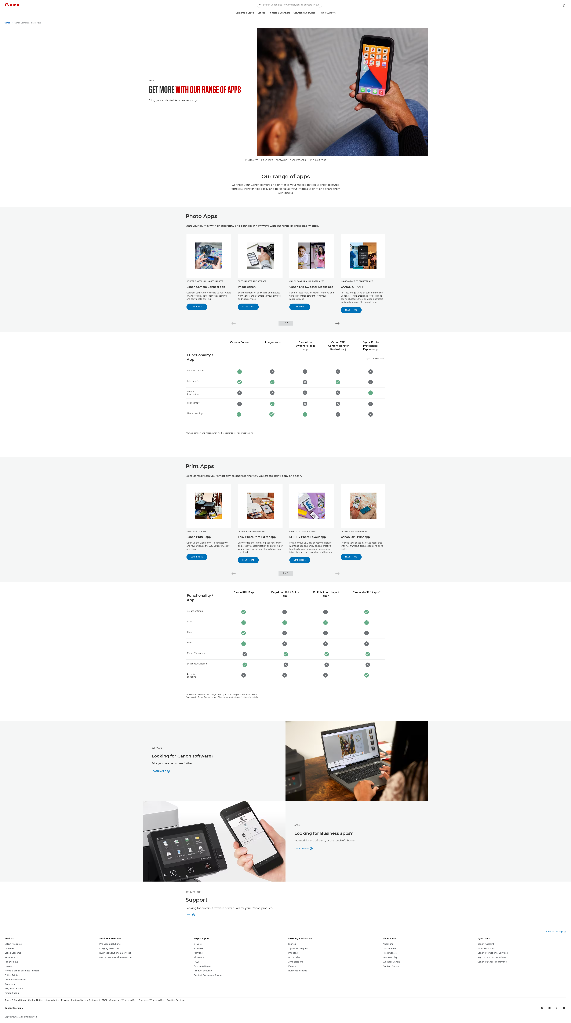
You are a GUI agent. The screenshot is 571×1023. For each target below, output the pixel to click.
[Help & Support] (336, 12)
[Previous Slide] (368, 358)
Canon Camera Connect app (205, 287)
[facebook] (542, 1008)
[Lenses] (266, 12)
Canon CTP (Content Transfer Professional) (338, 346)
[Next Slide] (382, 358)
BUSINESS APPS (298, 160)
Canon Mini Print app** (366, 592)
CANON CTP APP (352, 287)
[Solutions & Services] (316, 12)
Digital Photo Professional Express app (371, 346)
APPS (151, 80)
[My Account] (563, 5)
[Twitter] (556, 1008)
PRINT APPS (267, 160)
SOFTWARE (281, 160)
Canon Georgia (13, 1008)
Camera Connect (240, 342)
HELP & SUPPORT (317, 160)
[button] (234, 323)
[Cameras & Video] (255, 12)
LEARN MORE (197, 307)
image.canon (247, 287)
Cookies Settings (176, 1000)
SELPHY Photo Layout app (307, 537)
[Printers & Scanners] (291, 12)
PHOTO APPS (251, 160)
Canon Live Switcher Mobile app (311, 287)
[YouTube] (564, 1008)
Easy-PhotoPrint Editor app (257, 537)
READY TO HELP (193, 892)
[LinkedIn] (549, 1008)
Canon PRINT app (198, 537)
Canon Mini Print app (355, 537)
